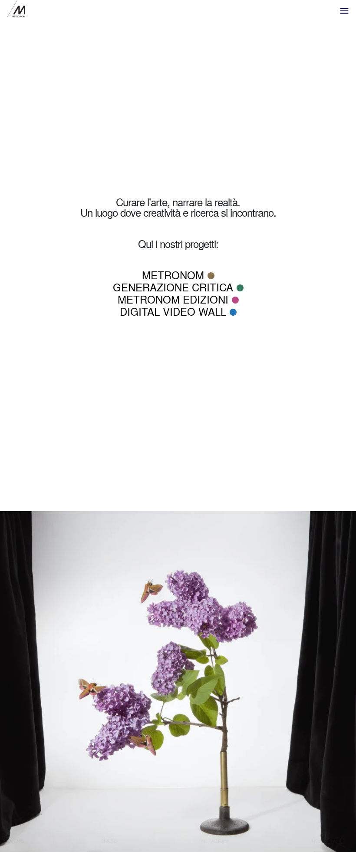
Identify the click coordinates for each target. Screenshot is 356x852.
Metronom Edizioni (173, 299)
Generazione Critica (173, 286)
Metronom (173, 274)
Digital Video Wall (173, 311)
